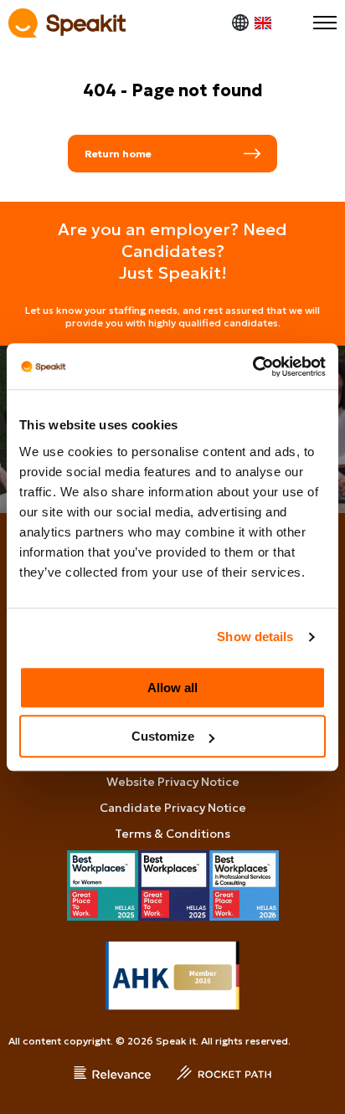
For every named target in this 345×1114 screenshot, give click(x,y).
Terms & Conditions (172, 833)
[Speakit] (67, 23)
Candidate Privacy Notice (173, 807)
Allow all (172, 687)
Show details (255, 636)
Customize (162, 736)
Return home (118, 153)
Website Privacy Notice (172, 781)
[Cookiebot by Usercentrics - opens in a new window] (252, 366)
